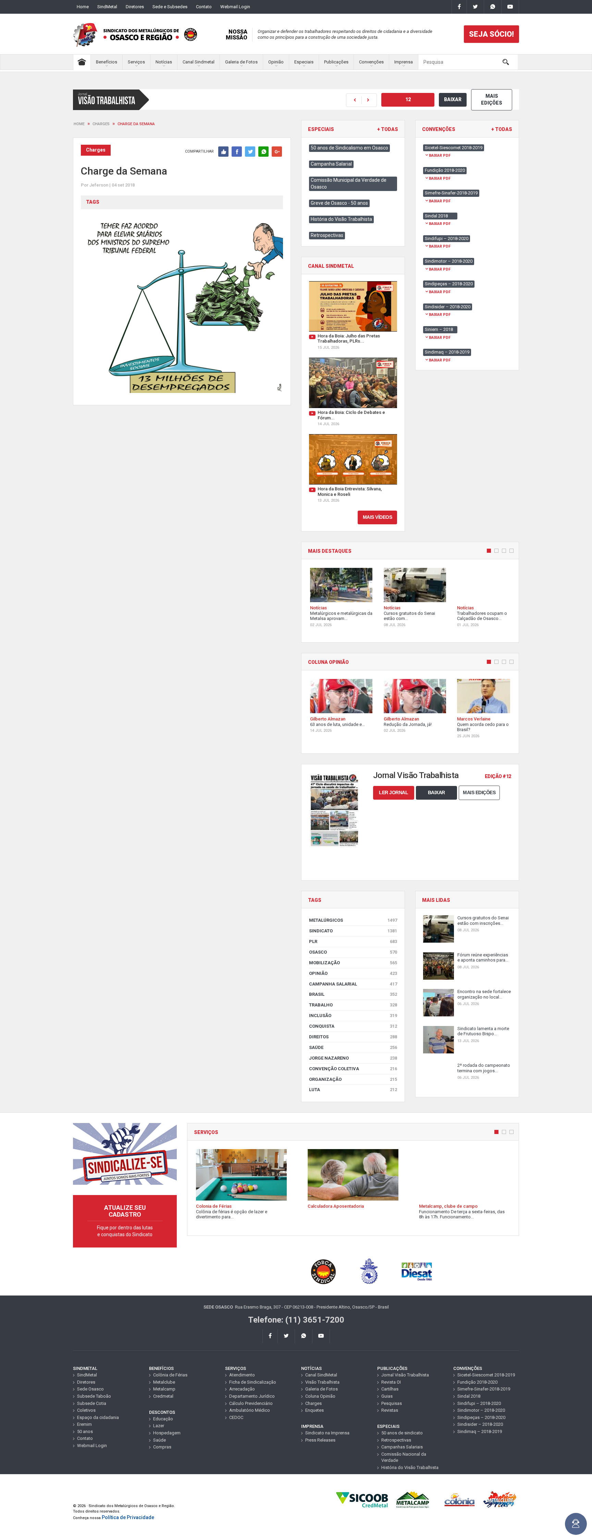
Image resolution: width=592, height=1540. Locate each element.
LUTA (353, 1089)
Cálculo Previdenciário (251, 1403)
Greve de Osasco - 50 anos (339, 203)
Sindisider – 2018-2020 (480, 1424)
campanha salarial (353, 984)
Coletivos (86, 1410)
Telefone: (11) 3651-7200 (296, 1320)
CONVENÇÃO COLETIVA (353, 1068)
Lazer (158, 1425)
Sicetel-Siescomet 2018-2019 (486, 1374)
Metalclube (164, 1382)
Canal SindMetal (321, 1374)
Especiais (303, 61)
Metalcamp (164, 1389)
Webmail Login (235, 6)
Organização (353, 1079)
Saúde (353, 1047)
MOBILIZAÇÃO (353, 962)
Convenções (371, 61)
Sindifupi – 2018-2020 (479, 1403)
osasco (353, 952)
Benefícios (106, 61)
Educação (163, 1418)
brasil (353, 994)
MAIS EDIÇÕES (491, 99)
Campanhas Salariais (402, 1446)
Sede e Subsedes (169, 6)
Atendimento (242, 1374)
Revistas (389, 1410)
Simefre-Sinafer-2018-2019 (483, 1389)
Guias (387, 1396)
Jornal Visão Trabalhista (405, 1374)
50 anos (85, 1431)
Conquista (353, 1026)
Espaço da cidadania (98, 1417)
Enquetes (314, 1410)
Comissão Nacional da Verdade (403, 1457)
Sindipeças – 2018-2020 (481, 1417)
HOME (79, 124)
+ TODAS (387, 129)
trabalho (353, 1004)
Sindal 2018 (468, 1396)
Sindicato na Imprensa (327, 1432)
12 (408, 99)
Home (83, 6)
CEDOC (236, 1417)
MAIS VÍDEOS (377, 517)
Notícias (164, 61)
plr (353, 941)
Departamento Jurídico (252, 1396)
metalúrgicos (353, 920)
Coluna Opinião (320, 1396)
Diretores (135, 6)
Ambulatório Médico (249, 1410)
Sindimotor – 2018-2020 (481, 1410)
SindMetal (107, 6)
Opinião (276, 61)
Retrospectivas (327, 235)
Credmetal (163, 1396)
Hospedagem (167, 1432)
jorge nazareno (353, 1058)
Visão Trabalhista (322, 1382)
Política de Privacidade (128, 1517)
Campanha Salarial (331, 164)
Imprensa (403, 61)
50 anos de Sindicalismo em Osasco (349, 148)
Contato (204, 6)
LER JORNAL (393, 792)
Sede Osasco (90, 1389)
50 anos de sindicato (402, 1432)
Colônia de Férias (170, 1374)
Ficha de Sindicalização (252, 1382)
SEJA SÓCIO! (491, 34)
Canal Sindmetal (198, 61)
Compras (162, 1446)
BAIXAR (452, 99)
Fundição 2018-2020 (477, 1382)
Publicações (336, 61)
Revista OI (391, 1382)
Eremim (84, 1424)
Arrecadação (242, 1389)
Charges (101, 124)
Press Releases (320, 1440)
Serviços (136, 61)
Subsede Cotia (91, 1403)
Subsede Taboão (94, 1396)
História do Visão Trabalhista (341, 219)
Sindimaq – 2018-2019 (479, 1431)
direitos (353, 1036)
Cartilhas (389, 1389)
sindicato (353, 930)
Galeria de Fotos (241, 61)
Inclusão (353, 1015)
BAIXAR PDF (440, 155)
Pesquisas (391, 1403)
